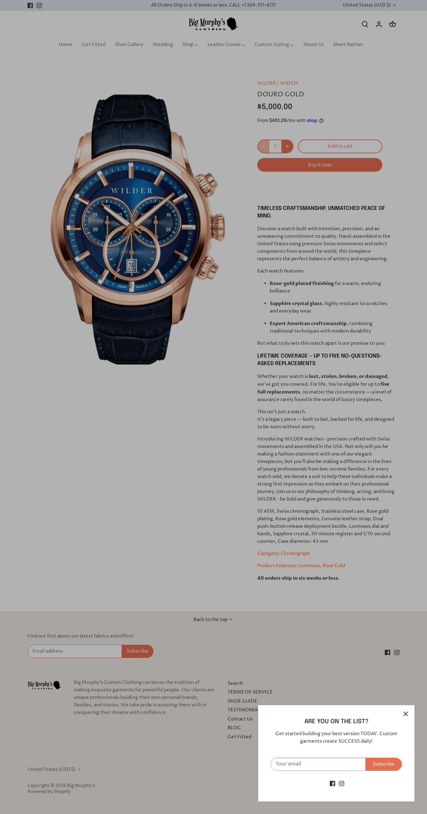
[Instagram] (341, 783)
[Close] (406, 714)
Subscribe (383, 764)
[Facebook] (332, 783)
